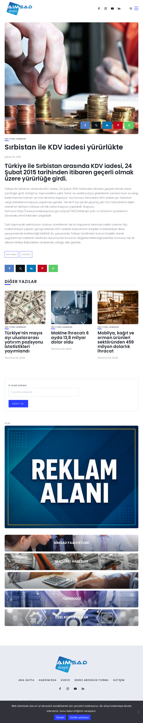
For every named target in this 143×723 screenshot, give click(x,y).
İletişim (119, 680)
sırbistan (26, 254)
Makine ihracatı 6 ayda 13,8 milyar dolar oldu (70, 337)
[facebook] (85, 125)
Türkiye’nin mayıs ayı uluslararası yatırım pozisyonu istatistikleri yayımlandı (24, 342)
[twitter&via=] (96, 125)
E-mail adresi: (18, 385)
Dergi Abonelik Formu (92, 680)
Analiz (71, 580)
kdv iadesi (11, 254)
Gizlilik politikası (79, 717)
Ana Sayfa (26, 680)
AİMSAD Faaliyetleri (71, 542)
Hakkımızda (47, 680)
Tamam (60, 717)
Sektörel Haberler (15, 139)
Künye (65, 680)
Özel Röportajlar (71, 617)
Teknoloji (71, 598)
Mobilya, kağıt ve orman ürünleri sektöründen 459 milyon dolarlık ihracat (116, 342)
